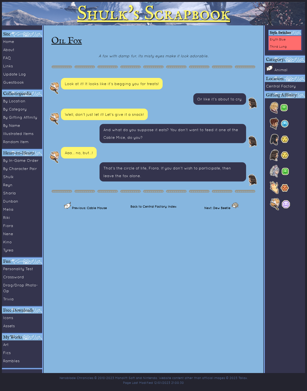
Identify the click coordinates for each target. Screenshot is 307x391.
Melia (8, 209)
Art (6, 344)
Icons (8, 318)
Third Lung (278, 46)
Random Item (16, 142)
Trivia (8, 299)
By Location (14, 101)
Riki (6, 217)
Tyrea (8, 250)
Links (8, 66)
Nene (8, 234)
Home (8, 41)
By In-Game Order (21, 160)
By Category (15, 109)
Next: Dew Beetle (217, 207)
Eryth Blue (278, 39)
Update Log (14, 74)
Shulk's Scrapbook (153, 13)
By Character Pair (20, 168)
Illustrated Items (18, 133)
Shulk (8, 177)
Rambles (11, 361)
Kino (7, 242)
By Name (11, 125)
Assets (9, 326)
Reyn (7, 185)
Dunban (10, 201)
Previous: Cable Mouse (89, 207)
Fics (7, 353)
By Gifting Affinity (20, 117)
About (8, 50)
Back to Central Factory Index (153, 206)
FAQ (7, 58)
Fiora (8, 226)
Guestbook (13, 82)
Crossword (13, 277)
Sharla (9, 193)
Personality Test (18, 269)
